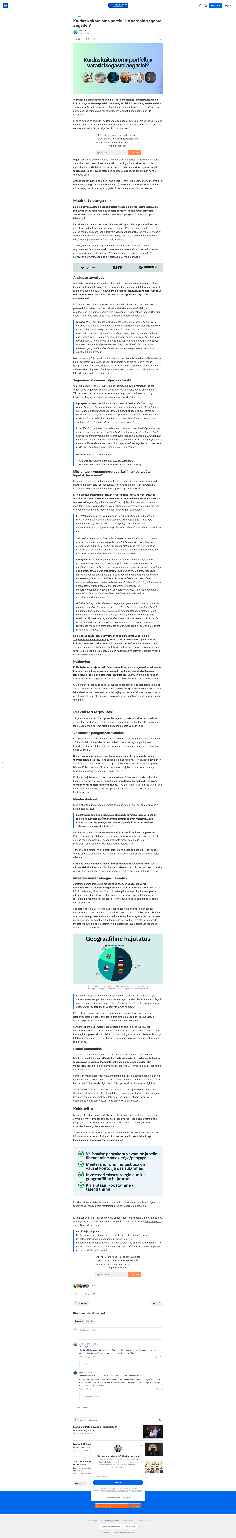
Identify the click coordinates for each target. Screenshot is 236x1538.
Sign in (228, 5)
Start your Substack (111, 1526)
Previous (83, 1303)
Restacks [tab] (89, 1321)
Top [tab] (76, 1420)
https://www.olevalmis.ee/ (125, 1100)
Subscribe (215, 5)
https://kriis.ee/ (98, 1100)
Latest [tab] (82, 1420)
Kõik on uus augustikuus (83, 1430)
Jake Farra (88, 1473)
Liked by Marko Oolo (88, 1347)
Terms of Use (130, 1488)
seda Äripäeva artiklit (144, 1034)
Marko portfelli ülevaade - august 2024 (95, 1427)
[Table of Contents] (2, 769)
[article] (118, 1432)
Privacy (126, 1520)
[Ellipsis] (161, 1344)
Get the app (130, 1526)
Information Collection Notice (117, 1491)
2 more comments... (81, 1407)
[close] (142, 1445)
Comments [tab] (79, 1321)
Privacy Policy (136, 1491)
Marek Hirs (83, 1344)
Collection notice (143, 1520)
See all (78, 1483)
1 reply (84, 1364)
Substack (106, 1533)
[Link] (70, 201)
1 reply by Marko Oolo (90, 1396)
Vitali (81, 1372)
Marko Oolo (91, 1433)
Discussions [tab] (92, 1420)
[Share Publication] (205, 5)
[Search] (200, 5)
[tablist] (84, 1321)
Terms (132, 1520)
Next (155, 1303)
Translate (79, 16)
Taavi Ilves (83, 31)
